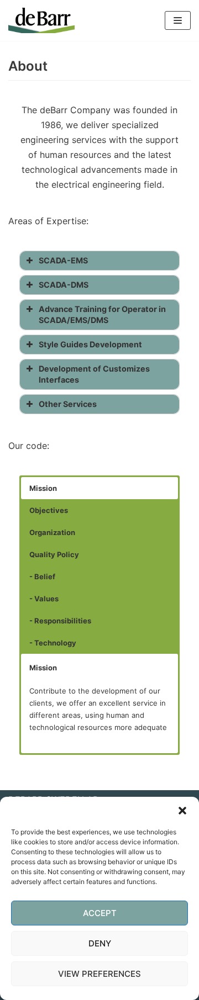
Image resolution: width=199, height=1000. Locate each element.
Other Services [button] (68, 404)
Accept (100, 913)
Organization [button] (52, 532)
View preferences (99, 974)
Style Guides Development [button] (90, 344)
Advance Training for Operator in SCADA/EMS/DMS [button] (102, 314)
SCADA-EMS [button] (63, 260)
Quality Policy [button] (54, 554)
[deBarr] (41, 20)
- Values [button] (44, 598)
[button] (182, 810)
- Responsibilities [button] (60, 620)
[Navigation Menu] (178, 20)
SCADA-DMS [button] (63, 284)
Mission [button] (43, 488)
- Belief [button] (42, 576)
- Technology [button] (52, 642)
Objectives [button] (48, 510)
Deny (99, 943)
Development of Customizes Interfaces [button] (94, 374)
